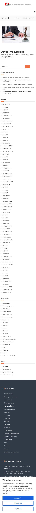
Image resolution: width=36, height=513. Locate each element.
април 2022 (6, 220)
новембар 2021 (7, 234)
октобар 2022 (7, 209)
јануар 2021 (6, 259)
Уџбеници (6, 350)
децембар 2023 (7, 173)
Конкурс (5, 319)
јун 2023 (5, 190)
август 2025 (6, 129)
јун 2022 (5, 217)
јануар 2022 (6, 228)
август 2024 (6, 154)
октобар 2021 (7, 237)
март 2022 (6, 223)
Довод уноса (7, 369)
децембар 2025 (7, 121)
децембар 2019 (7, 287)
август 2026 (6, 104)
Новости (5, 333)
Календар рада (7, 317)
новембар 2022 (7, 206)
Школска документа (9, 355)
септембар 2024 (8, 151)
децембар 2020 (7, 262)
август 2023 (6, 184)
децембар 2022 (7, 204)
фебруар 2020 (7, 281)
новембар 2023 (7, 176)
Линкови (5, 325)
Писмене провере (8, 342)
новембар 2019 (7, 289)
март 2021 (6, 253)
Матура (5, 328)
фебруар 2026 (7, 115)
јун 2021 (5, 248)
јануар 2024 (6, 170)
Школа (5, 353)
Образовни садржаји (9, 339)
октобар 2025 (7, 123)
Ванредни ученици (9, 306)
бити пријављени (7, 57)
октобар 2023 (7, 179)
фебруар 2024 (7, 168)
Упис (4, 347)
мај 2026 (5, 110)
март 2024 (6, 165)
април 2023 (6, 195)
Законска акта (7, 311)
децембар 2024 (7, 146)
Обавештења (7, 336)
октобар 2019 (7, 292)
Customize (18, 503)
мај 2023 (5, 193)
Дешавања (6, 308)
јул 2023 (5, 187)
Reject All (18, 509)
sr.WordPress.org (8, 374)
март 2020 (6, 278)
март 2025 (6, 140)
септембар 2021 (7, 240)
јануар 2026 (6, 118)
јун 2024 (5, 157)
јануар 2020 (6, 284)
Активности (6, 303)
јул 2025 (5, 132)
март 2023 (6, 198)
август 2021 (6, 242)
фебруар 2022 (7, 226)
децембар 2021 (7, 231)
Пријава (5, 366)
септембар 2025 (8, 126)
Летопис (5, 322)
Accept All (18, 498)
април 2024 (6, 162)
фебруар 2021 (7, 256)
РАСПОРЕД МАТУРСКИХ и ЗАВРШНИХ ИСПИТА (17, 84)
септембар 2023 (8, 181)
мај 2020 (5, 275)
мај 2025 (5, 137)
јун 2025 (5, 134)
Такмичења (6, 344)
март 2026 (6, 112)
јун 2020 (5, 273)
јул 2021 (5, 245)
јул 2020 (5, 270)
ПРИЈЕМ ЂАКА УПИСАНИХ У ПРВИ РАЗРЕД (16, 77)
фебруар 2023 (7, 201)
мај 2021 (5, 251)
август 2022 (6, 212)
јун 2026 (5, 107)
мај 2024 (5, 159)
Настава (5, 330)
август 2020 (6, 267)
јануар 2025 (6, 143)
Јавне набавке (7, 314)
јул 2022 (5, 215)
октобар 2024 (7, 148)
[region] (18, 495)
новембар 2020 (8, 264)
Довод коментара (8, 372)
